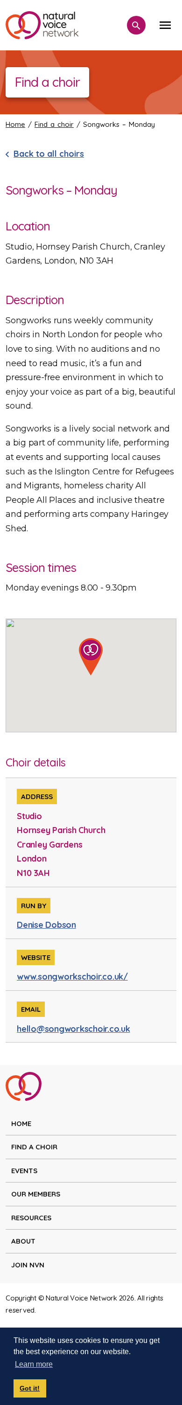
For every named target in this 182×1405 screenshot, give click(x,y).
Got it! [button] (30, 1388)
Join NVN (27, 1264)
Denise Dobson (46, 924)
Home (15, 124)
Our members (35, 1193)
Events (24, 1170)
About (23, 1241)
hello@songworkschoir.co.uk (73, 1028)
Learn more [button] (34, 1364)
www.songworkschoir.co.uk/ (72, 976)
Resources (31, 1217)
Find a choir (54, 124)
